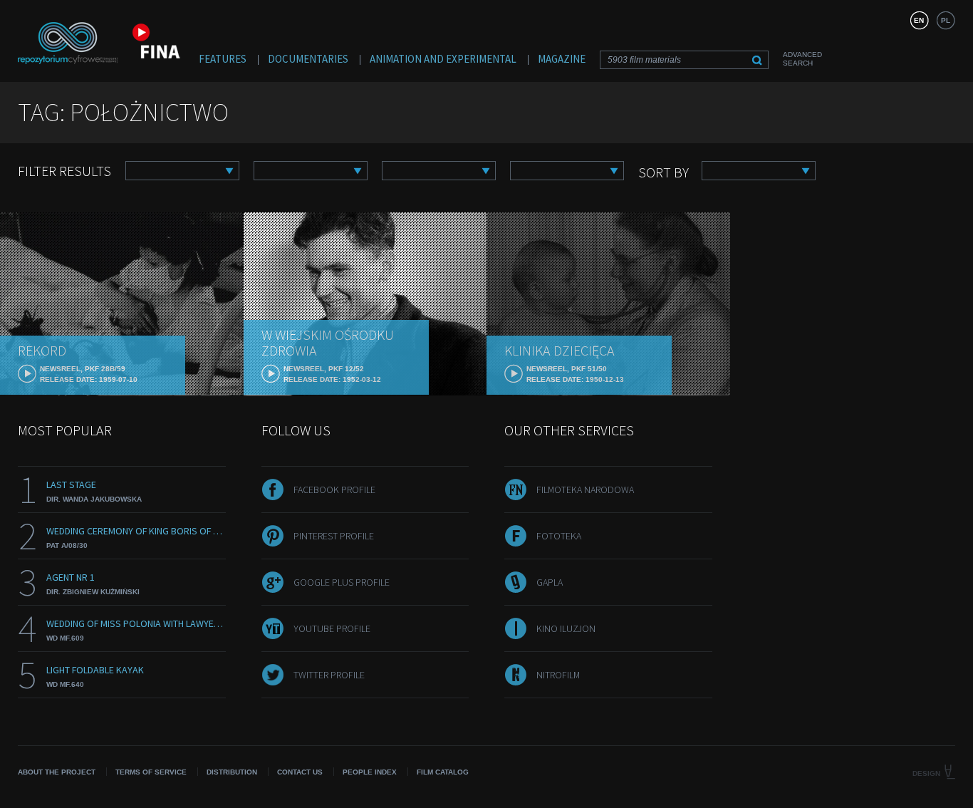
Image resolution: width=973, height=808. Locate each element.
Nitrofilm (558, 674)
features (222, 59)
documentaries (308, 59)
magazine (562, 59)
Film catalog (443, 772)
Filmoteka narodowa (585, 489)
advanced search (802, 59)
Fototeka (558, 535)
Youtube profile (331, 628)
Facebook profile (334, 489)
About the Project (56, 772)
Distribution (232, 772)
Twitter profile (329, 674)
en (919, 20)
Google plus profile (341, 582)
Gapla (549, 582)
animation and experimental (443, 59)
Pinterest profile (333, 535)
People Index (370, 772)
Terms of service (151, 772)
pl (945, 20)
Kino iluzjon (565, 628)
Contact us (300, 772)
